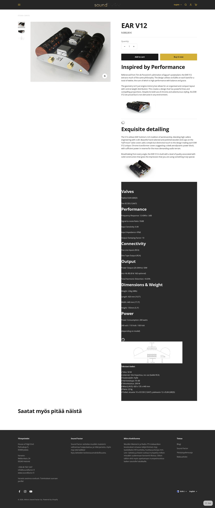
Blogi (179, 444)
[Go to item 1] (21, 25)
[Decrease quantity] (124, 46)
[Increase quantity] (134, 46)
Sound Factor (182, 448)
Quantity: (125, 41)
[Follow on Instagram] (25, 491)
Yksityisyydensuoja (185, 452)
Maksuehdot (182, 457)
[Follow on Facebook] (19, 491)
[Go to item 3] (21, 38)
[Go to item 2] (21, 32)
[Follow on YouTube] (30, 491)
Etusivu (20, 16)
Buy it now (178, 57)
